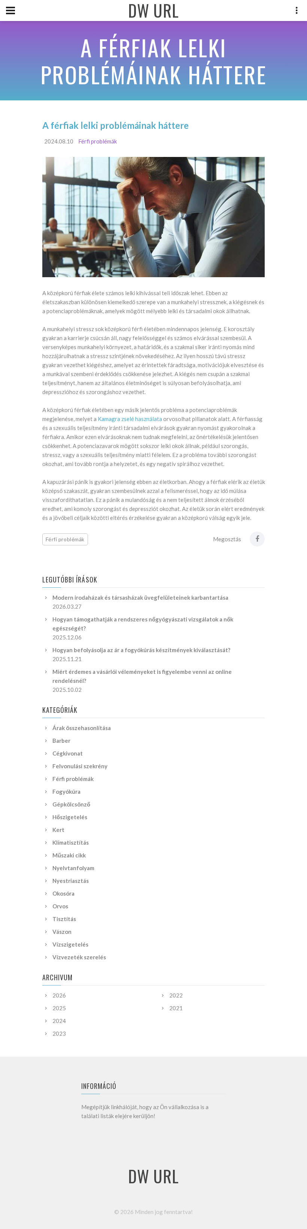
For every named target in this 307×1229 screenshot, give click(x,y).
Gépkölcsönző (71, 804)
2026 (59, 995)
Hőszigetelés (69, 817)
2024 (59, 1020)
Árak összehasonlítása (81, 727)
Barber (61, 740)
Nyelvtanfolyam (73, 868)
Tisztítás (64, 918)
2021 (176, 1008)
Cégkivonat (67, 753)
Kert (58, 829)
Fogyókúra (66, 791)
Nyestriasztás (70, 880)
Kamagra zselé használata (130, 418)
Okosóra (63, 893)
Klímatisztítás (70, 842)
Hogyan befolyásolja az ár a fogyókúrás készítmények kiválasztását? (141, 650)
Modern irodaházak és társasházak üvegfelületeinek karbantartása (140, 597)
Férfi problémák (97, 141)
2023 (59, 1033)
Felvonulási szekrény (79, 766)
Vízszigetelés (70, 944)
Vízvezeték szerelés (79, 957)
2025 (59, 1008)
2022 (176, 995)
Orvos (60, 906)
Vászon (62, 931)
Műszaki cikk (69, 855)
